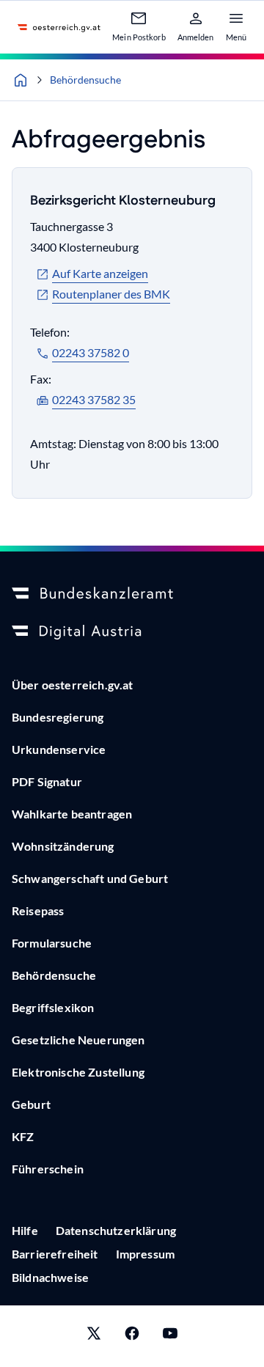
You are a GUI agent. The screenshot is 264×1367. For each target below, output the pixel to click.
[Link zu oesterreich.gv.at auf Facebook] (132, 1336)
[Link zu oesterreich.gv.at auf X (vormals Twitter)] (94, 1336)
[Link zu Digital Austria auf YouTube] (170, 1336)
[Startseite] (20, 80)
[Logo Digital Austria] (132, 632)
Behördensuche (85, 79)
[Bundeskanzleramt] (132, 594)
